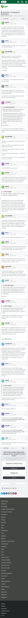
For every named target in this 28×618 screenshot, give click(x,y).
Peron (7, 40)
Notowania (3, 546)
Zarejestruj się (14, 468)
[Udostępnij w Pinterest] (16, 493)
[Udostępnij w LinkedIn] (13, 493)
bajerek (7, 413)
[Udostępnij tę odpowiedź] (25, 24)
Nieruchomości (4, 544)
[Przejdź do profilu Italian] (2, 254)
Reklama (3, 606)
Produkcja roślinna (5, 560)
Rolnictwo (3, 570)
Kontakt (3, 603)
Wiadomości (4, 594)
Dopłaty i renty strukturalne (7, 509)
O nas (2, 615)
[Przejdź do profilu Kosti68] (2, 323)
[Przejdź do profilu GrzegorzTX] (2, 344)
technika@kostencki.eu (6, 339)
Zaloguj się (14, 477)
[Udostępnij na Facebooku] (4, 493)
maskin (7, 163)
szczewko (8, 102)
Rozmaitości (4, 576)
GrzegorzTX (8, 343)
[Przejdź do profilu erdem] (2, 280)
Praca (2, 552)
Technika (3, 584)
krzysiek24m (8, 51)
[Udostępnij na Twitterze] (2, 493)
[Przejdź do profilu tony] (2, 438)
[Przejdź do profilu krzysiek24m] (2, 52)
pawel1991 (8, 266)
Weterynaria (4, 592)
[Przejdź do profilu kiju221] (2, 23)
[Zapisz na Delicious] (9, 493)
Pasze (2, 549)
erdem (7, 280)
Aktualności (4, 503)
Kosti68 (7, 323)
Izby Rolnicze (4, 530)
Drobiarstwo (4, 514)
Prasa (2, 554)
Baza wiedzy (4, 506)
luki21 (7, 85)
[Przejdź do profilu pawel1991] (2, 267)
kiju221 (7, 22)
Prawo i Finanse (5, 557)
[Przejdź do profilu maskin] (2, 164)
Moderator (9, 15)
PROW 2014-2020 (5, 568)
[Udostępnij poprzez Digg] (6, 493)
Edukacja (3, 517)
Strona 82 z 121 (14, 18)
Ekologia (3, 520)
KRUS (2, 533)
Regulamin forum (5, 610)
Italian (7, 254)
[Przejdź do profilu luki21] (2, 86)
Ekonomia (3, 522)
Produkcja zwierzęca (6, 562)
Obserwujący (12, 483)
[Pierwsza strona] (2, 19)
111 (26, 483)
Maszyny (23, 15)
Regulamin (3, 613)
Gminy (2, 525)
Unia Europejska (5, 586)
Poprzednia (5, 18)
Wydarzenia (4, 597)
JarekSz (7, 172)
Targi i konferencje (5, 581)
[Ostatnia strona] (26, 19)
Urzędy (2, 589)
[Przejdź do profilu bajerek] (2, 414)
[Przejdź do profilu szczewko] (2, 102)
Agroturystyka (4, 501)
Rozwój (3, 578)
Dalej (23, 18)
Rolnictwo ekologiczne (6, 573)
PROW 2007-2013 (5, 565)
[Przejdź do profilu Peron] (2, 41)
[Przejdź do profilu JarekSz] (2, 173)
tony (6, 438)
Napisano (10, 23)
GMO (2, 528)
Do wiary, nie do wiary (6, 512)
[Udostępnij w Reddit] (11, 493)
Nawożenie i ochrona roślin (7, 541)
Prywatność (4, 608)
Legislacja (3, 536)
